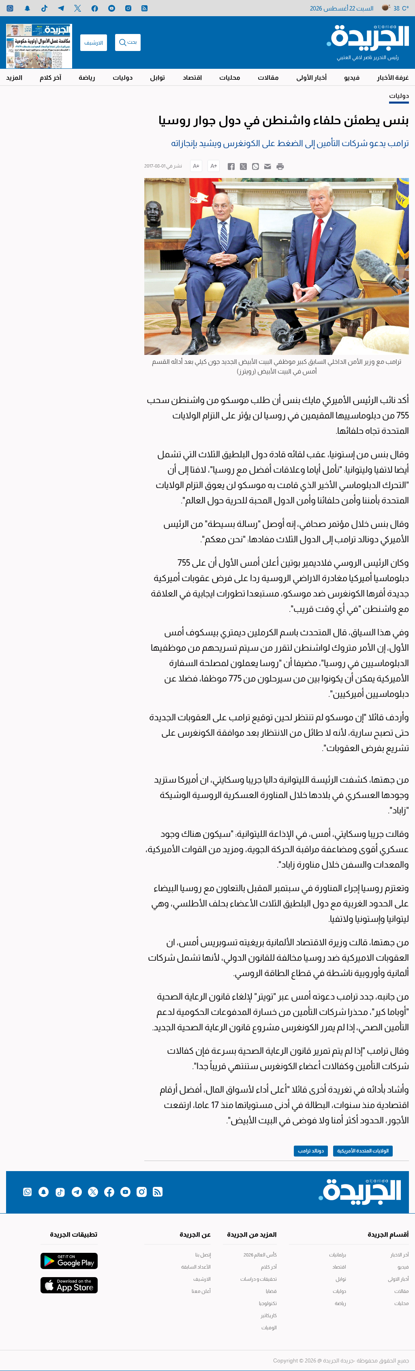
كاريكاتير (269, 1315)
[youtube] (111, 8)
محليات (229, 77)
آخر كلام (50, 77)
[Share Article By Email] (267, 166)
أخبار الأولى (311, 77)
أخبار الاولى (398, 1279)
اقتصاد (192, 77)
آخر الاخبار (399, 1255)
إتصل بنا (202, 1255)
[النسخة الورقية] (39, 42)
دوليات (123, 77)
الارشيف (93, 43)
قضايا (271, 1291)
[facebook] (94, 8)
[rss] (144, 8)
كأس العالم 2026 (260, 1255)
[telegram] (61, 8)
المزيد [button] (14, 77)
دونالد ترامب (311, 1151)
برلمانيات (337, 1255)
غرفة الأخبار (393, 77)
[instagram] (128, 8)
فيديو (351, 77)
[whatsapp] (10, 8)
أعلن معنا (201, 1291)
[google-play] (69, 1257)
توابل (157, 77)
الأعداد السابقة (195, 1267)
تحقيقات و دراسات (258, 1279)
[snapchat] (27, 8)
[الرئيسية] (368, 37)
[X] (77, 8)
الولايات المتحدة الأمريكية (363, 1151)
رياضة (87, 77)
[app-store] (69, 1281)
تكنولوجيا (268, 1303)
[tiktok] (44, 8)
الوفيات (269, 1328)
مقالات (268, 77)
